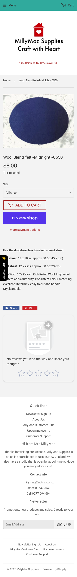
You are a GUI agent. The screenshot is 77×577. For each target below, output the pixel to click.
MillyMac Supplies (28, 569)
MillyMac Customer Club (38, 425)
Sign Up (64, 524)
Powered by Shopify (55, 569)
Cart (70, 5)
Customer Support (38, 436)
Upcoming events (38, 430)
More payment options (25, 229)
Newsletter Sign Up (38, 414)
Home (6, 80)
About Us (39, 419)
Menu (12, 5)
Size (6, 184)
